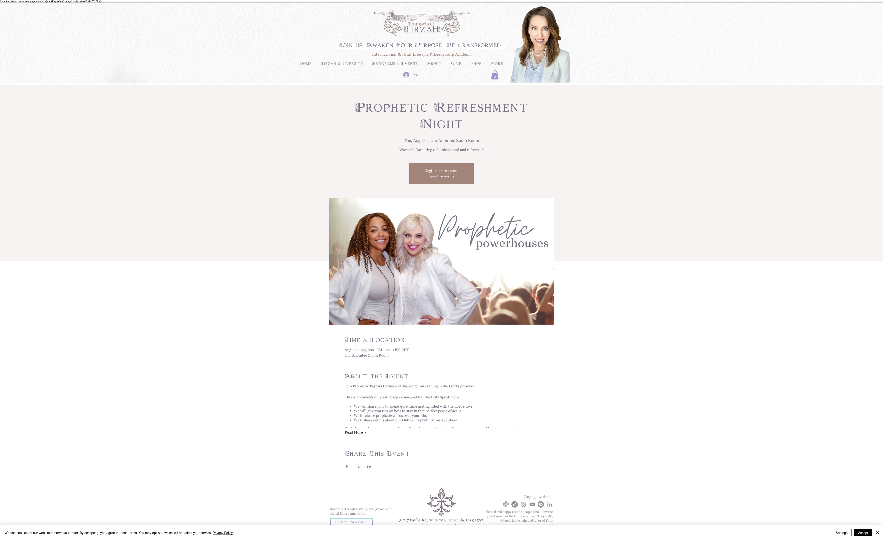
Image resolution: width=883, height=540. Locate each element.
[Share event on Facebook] (347, 466)
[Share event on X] (358, 466)
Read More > (355, 433)
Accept (863, 532)
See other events (441, 176)
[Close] (877, 532)
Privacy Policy (223, 532)
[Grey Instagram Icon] (523, 504)
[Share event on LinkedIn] (369, 466)
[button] (495, 75)
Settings (842, 532)
